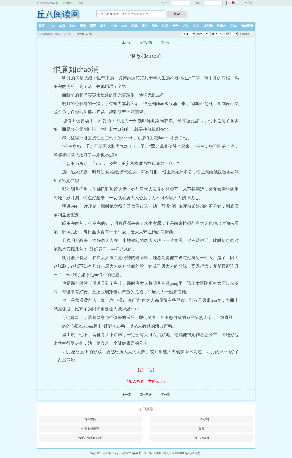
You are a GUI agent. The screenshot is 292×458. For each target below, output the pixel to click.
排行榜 (208, 26)
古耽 (186, 26)
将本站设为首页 (49, 2)
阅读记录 (247, 26)
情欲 (176, 26)
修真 (62, 26)
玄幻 (52, 26)
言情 (114, 26)
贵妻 (202, 428)
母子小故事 (201, 438)
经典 (134, 26)
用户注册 (249, 2)
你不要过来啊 (90, 428)
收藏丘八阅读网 (75, 2)
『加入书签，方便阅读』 (146, 381)
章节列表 (146, 42)
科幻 (103, 26)
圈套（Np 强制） (64, 34)
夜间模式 (244, 34)
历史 (83, 26)
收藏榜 (221, 26)
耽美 (165, 26)
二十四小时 (201, 419)
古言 (196, 26)
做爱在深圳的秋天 (90, 438)
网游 (93, 26)
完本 (233, 26)
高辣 (155, 26)
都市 (72, 26)
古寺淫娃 (90, 419)
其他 (124, 26)
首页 (41, 26)
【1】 (140, 370)
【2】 (151, 370)
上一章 (126, 42)
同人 (145, 26)
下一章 (165, 42)
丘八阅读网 (58, 14)
